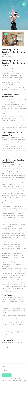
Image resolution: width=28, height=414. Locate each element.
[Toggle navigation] (24, 4)
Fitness (5, 34)
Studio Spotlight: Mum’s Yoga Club (11, 378)
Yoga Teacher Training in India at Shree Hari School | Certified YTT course (14, 332)
